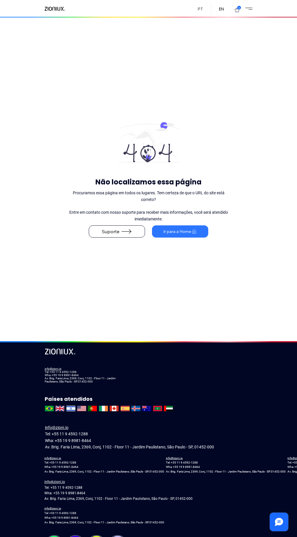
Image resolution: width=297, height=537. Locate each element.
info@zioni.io (53, 368)
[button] (237, 10)
